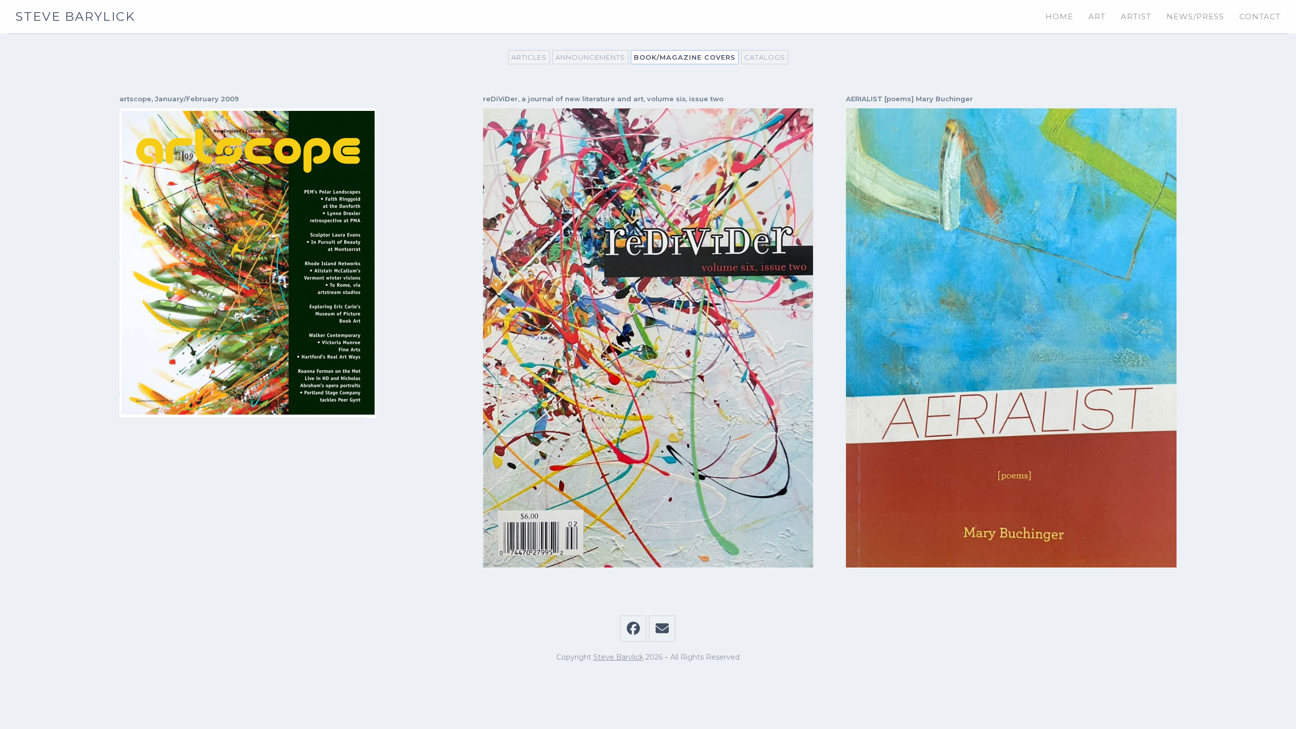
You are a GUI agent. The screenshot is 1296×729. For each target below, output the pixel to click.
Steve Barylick (75, 16)
